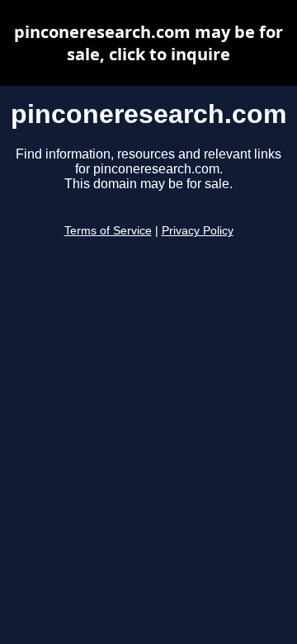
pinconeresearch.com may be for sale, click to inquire (148, 43)
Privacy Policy (197, 231)
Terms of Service (108, 231)
